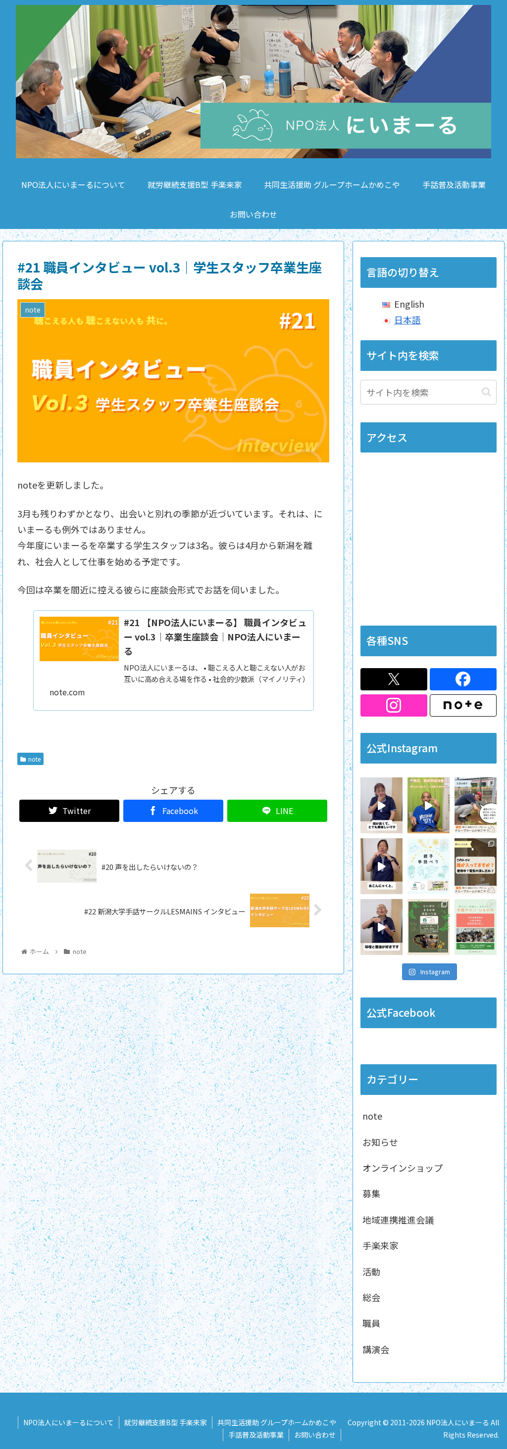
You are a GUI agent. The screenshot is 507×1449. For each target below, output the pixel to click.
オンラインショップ (402, 1167)
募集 (371, 1193)
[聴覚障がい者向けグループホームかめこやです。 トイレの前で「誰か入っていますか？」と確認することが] (476, 866)
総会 (371, 1297)
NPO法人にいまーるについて (68, 1422)
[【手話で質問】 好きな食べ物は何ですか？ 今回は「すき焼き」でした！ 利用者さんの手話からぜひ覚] (381, 866)
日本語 (407, 319)
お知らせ (380, 1141)
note (34, 759)
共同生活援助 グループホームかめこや (276, 1422)
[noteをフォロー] (463, 705)
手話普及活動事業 (256, 1435)
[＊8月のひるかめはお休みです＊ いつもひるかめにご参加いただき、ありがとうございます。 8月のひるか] (476, 927)
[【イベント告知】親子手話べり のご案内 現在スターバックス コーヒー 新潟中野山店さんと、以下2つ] (428, 866)
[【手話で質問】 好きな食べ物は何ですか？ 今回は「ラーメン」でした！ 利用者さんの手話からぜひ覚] (381, 927)
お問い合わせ (315, 1435)
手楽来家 (380, 1245)
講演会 (375, 1349)
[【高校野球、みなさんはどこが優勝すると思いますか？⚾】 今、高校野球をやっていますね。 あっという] (428, 805)
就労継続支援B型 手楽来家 (165, 1422)
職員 (371, 1322)
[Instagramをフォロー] (393, 705)
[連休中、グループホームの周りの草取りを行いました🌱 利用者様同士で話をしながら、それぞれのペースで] (476, 805)
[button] (486, 392)
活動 (371, 1271)
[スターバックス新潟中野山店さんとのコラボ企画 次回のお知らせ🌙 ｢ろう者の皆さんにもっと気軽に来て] (428, 927)
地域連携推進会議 (398, 1219)
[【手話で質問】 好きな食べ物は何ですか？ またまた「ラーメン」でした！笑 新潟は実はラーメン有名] (381, 805)
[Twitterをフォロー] (393, 679)
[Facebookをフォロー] (463, 679)
